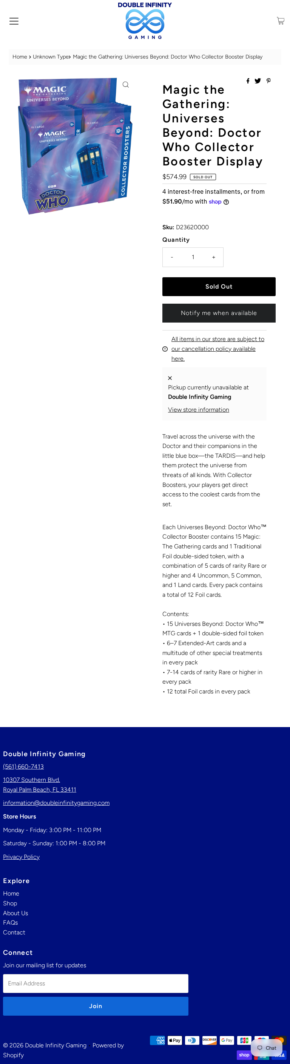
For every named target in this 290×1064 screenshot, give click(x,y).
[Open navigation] (14, 20)
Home (19, 56)
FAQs (10, 922)
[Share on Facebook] (249, 81)
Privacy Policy (21, 856)
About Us (15, 913)
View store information (198, 409)
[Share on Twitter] (258, 81)
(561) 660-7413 (23, 766)
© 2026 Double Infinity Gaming (44, 1045)
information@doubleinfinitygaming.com (56, 802)
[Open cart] (281, 21)
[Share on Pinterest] (269, 81)
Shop (10, 903)
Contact (14, 932)
